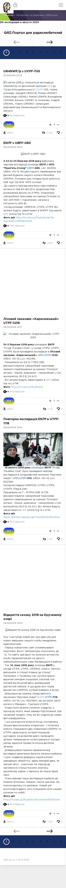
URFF (30, 168)
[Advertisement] (33, 281)
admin (10, 133)
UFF (49, 86)
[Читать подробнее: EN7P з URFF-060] (8, 235)
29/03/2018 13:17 (12, 327)
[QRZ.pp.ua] (5, 5)
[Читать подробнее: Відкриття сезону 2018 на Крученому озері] (8, 813)
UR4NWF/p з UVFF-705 (21, 71)
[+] (50, 125)
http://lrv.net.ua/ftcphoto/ (27, 387)
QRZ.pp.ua (9, 860)
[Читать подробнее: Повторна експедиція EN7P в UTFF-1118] (8, 531)
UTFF (47, 355)
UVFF (39, 90)
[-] (58, 125)
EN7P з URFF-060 (17, 143)
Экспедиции (17, 115)
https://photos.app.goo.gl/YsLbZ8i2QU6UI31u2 (31, 517)
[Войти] (15, 5)
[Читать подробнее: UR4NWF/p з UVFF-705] (8, 124)
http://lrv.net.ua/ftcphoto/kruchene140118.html (31, 800)
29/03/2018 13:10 (12, 428)
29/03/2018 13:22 (13, 147)
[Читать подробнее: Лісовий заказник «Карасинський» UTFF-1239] (8, 401)
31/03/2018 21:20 (12, 75)
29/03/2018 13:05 (13, 623)
